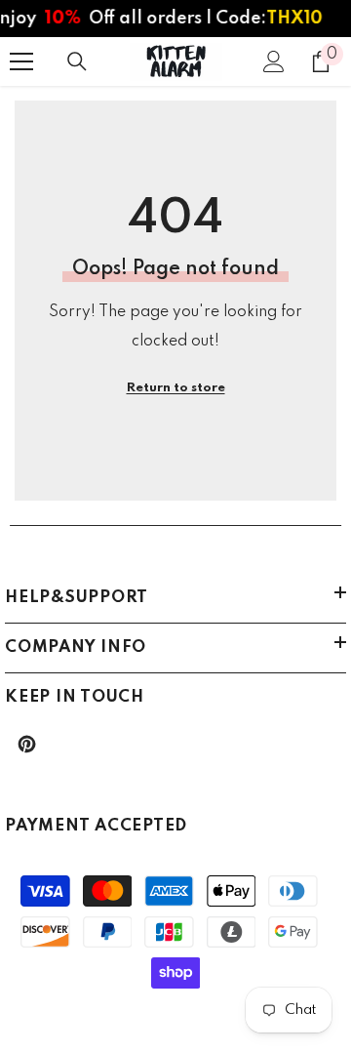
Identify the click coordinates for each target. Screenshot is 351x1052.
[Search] (77, 61)
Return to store (176, 388)
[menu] (21, 61)
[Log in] (274, 61)
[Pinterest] (27, 744)
